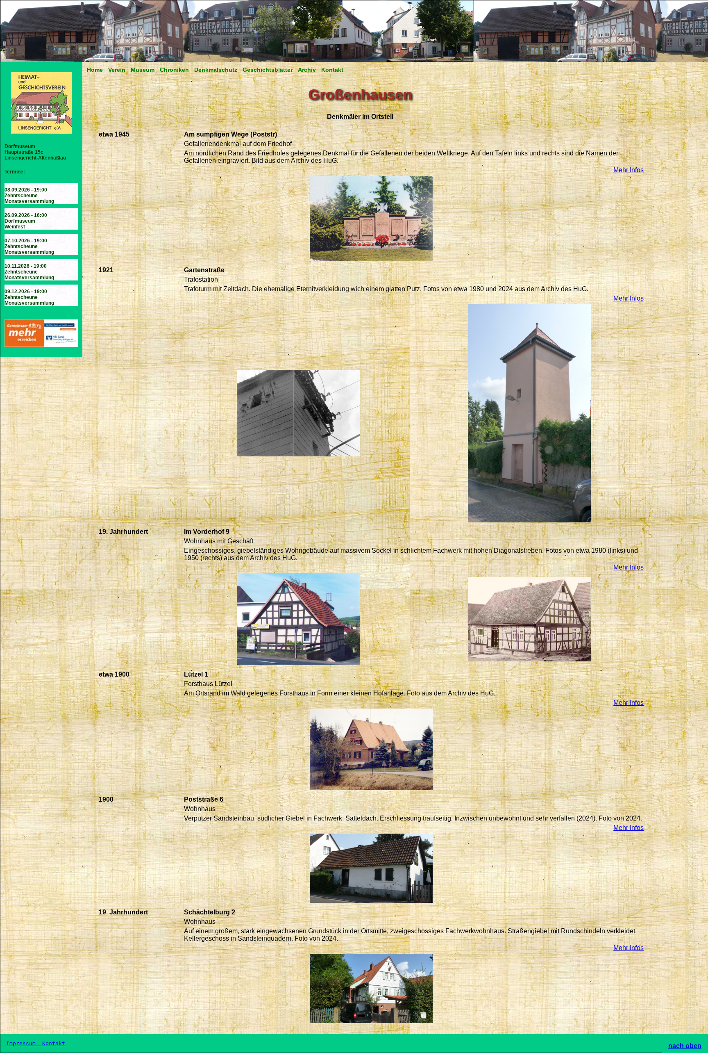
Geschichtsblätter (268, 69)
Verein (116, 69)
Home (95, 69)
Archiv (307, 69)
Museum (142, 69)
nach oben (684, 1045)
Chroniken (174, 69)
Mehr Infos (628, 169)
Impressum (22, 1043)
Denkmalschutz (215, 69)
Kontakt (332, 69)
